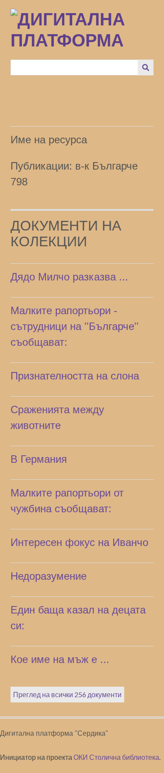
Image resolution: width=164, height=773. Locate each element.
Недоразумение (48, 576)
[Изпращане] (146, 67)
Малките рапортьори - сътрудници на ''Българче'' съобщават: (74, 326)
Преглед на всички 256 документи (67, 694)
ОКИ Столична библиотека (116, 757)
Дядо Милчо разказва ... (69, 277)
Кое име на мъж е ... (59, 659)
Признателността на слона (74, 376)
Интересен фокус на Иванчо (79, 542)
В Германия (38, 459)
